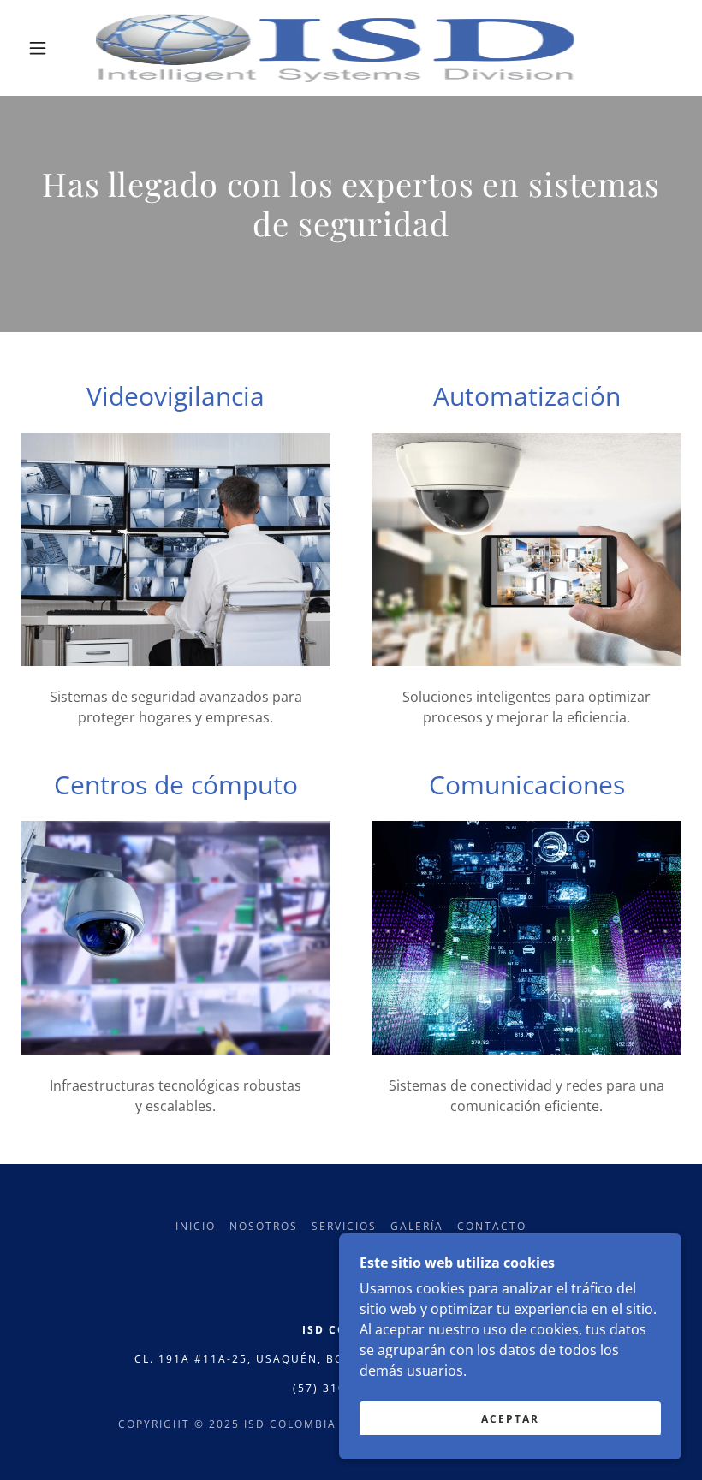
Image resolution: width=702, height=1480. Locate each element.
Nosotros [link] (263, 1226)
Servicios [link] (344, 1226)
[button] (38, 48)
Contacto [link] (491, 1226)
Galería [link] (416, 1226)
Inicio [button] (196, 1226)
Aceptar (510, 1419)
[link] (335, 48)
